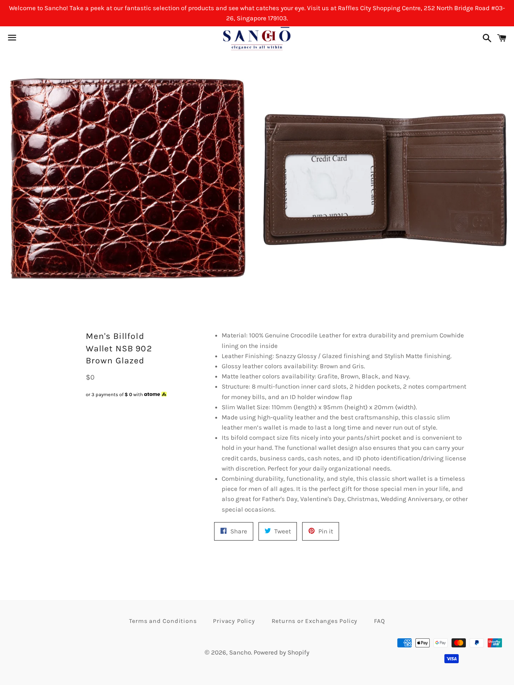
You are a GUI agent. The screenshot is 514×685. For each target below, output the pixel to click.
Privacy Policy (234, 620)
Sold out (128, 408)
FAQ (379, 620)
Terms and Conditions (162, 620)
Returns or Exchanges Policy (315, 620)
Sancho (240, 652)
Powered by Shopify (281, 652)
